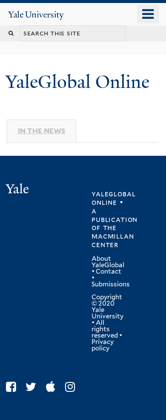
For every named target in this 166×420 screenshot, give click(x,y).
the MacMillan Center (113, 236)
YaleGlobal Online (77, 81)
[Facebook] (13, 387)
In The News (41, 131)
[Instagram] (72, 387)
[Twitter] (33, 387)
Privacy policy (103, 345)
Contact (108, 271)
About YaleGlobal (108, 262)
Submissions (111, 284)
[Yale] (18, 190)
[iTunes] (53, 387)
